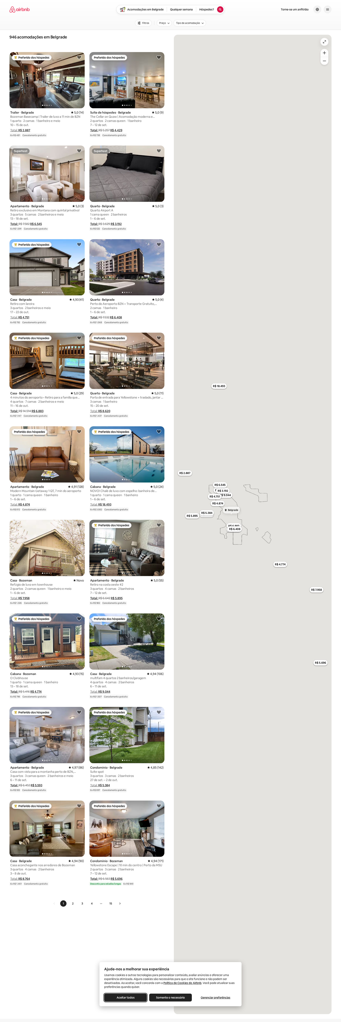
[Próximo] (120, 903)
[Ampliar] (324, 53)
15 (110, 903)
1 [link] (63, 903)
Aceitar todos (126, 997)
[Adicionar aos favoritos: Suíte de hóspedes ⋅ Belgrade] (159, 57)
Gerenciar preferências (215, 997)
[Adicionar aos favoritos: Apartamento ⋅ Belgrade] (79, 150)
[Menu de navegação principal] (328, 9)
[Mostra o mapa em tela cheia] (324, 42)
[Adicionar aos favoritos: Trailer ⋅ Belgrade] (79, 57)
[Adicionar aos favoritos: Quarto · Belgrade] (159, 150)
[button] (20, 130)
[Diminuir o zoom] (324, 61)
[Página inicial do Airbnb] (19, 9)
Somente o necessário (170, 997)
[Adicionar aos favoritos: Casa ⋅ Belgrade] (79, 244)
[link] (54, 903)
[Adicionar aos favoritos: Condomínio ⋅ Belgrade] (159, 712)
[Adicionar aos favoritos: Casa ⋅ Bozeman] (79, 525)
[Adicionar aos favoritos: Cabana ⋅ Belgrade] (159, 431)
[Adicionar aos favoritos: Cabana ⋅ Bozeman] (79, 618)
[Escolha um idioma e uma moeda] (317, 9)
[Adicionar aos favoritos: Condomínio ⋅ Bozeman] (159, 806)
